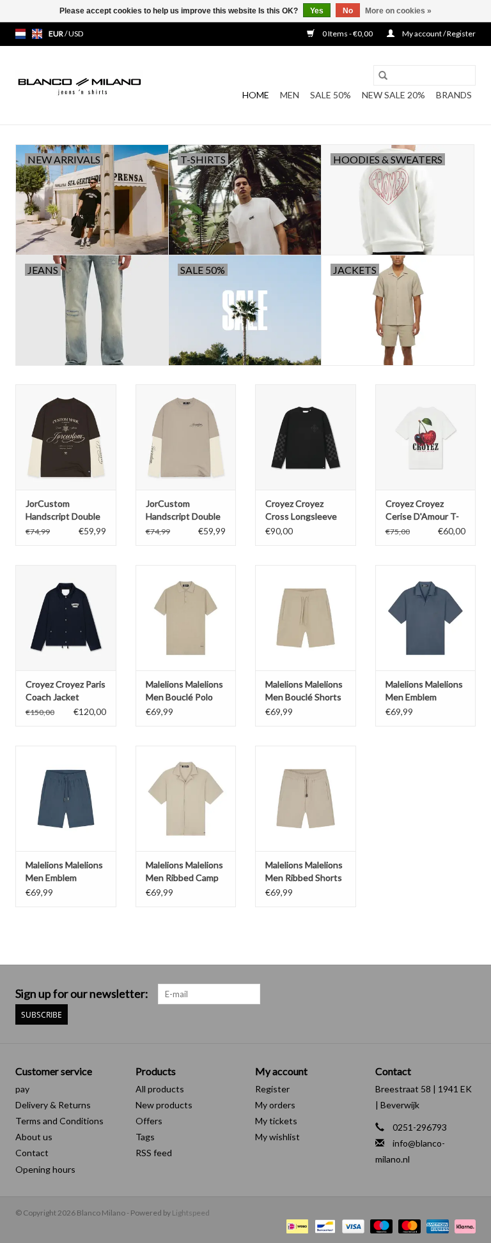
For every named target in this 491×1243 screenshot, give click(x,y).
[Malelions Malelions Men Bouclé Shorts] (305, 617)
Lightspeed (191, 1212)
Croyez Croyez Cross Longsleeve (301, 510)
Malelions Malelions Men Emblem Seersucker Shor (64, 871)
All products (160, 1088)
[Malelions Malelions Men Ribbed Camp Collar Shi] (186, 798)
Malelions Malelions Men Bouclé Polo (184, 690)
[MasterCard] (408, 1225)
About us (33, 1136)
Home (255, 94)
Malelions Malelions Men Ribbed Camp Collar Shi (184, 871)
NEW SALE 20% (393, 94)
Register (272, 1088)
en (37, 34)
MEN (289, 94)
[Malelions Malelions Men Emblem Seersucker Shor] (65, 798)
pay (22, 1088)
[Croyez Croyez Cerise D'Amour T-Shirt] (425, 437)
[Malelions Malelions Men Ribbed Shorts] (305, 798)
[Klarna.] (463, 1225)
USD (75, 33)
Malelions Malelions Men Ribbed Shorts (304, 871)
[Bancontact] (323, 1225)
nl (20, 34)
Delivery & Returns (53, 1104)
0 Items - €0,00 (347, 33)
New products (164, 1104)
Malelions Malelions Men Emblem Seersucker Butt (424, 691)
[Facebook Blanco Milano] (443, 994)
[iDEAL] (295, 1225)
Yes (316, 10)
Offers (149, 1120)
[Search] (383, 75)
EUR (57, 33)
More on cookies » (398, 10)
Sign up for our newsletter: (81, 993)
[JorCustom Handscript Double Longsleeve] (65, 437)
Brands (454, 94)
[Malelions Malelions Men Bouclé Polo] (186, 617)
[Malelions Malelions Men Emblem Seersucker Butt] (425, 617)
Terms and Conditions (59, 1120)
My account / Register (438, 33)
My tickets (276, 1120)
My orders (275, 1104)
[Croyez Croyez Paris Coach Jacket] (65, 617)
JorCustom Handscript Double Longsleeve (63, 510)
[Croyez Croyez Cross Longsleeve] (305, 437)
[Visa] (352, 1225)
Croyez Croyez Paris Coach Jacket (65, 690)
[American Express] (436, 1225)
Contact (32, 1152)
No (348, 10)
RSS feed (154, 1152)
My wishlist (277, 1136)
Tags (145, 1136)
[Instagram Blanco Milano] (465, 994)
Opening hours (45, 1169)
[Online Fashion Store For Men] (79, 86)
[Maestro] (380, 1225)
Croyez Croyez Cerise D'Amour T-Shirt (422, 510)
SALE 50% (330, 94)
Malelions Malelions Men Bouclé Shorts (304, 690)
